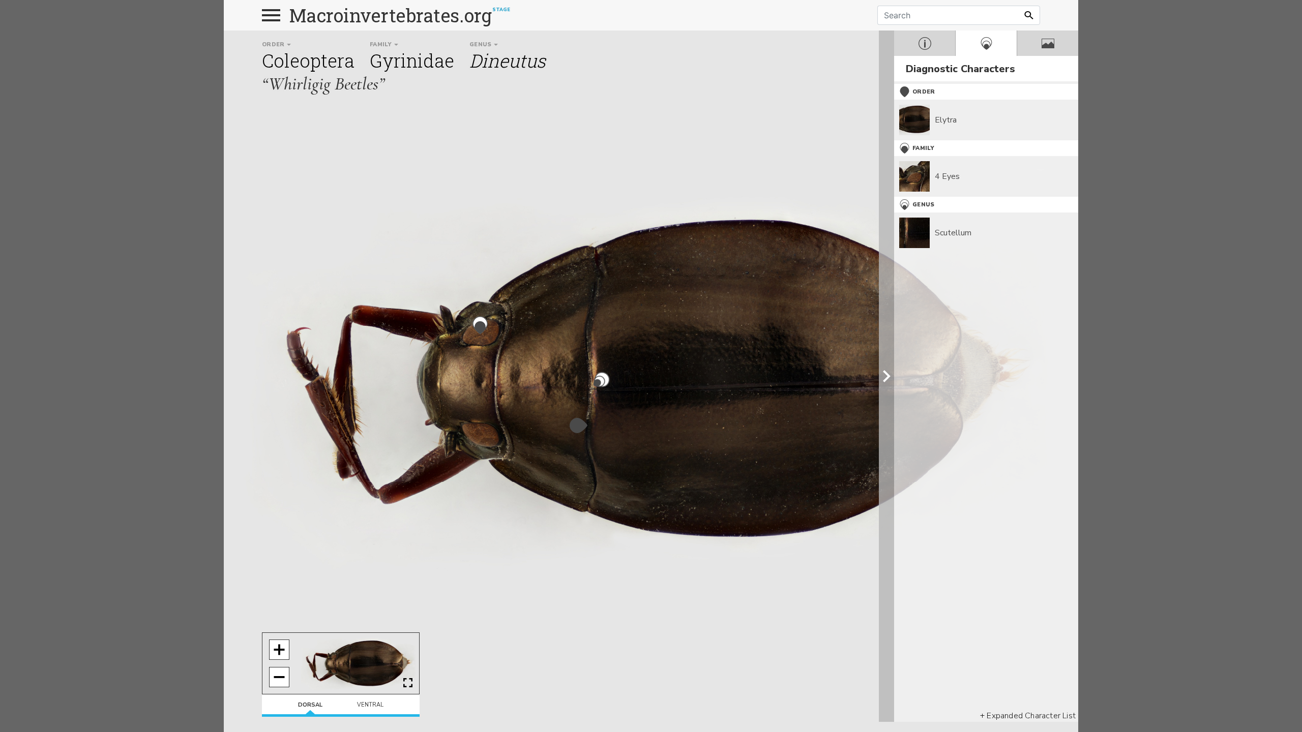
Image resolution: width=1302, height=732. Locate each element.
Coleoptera (308, 60)
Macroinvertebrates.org (390, 15)
